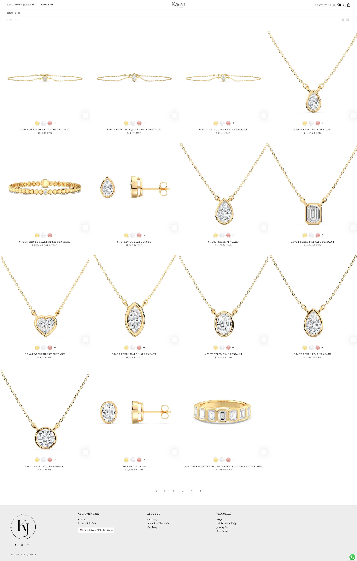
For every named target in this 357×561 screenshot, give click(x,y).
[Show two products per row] (343, 20)
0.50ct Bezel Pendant (223, 242)
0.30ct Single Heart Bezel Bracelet (45, 242)
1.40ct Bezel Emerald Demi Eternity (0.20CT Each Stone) (223, 466)
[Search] (344, 4)
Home (10, 13)
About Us (47, 5)
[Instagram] (22, 544)
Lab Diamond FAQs (227, 523)
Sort (9, 20)
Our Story (152, 519)
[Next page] (200, 491)
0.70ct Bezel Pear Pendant (313, 354)
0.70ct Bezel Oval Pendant (223, 354)
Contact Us (323, 5)
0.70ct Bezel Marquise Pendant (134, 354)
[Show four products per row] (348, 20)
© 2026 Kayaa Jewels (23, 555)
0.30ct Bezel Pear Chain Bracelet (223, 130)
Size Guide (222, 531)
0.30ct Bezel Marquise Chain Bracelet (134, 130)
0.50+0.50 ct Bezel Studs (134, 242)
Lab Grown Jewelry (21, 5)
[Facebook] (16, 544)
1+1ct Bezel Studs (134, 466)
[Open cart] (348, 5)
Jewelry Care (223, 527)
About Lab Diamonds (158, 523)
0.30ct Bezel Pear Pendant (313, 130)
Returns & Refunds (87, 523)
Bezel (17, 13)
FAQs (219, 519)
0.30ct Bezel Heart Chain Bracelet (45, 130)
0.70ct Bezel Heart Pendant (45, 354)
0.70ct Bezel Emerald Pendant (313, 242)
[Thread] (28, 544)
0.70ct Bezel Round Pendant (45, 466)
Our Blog (152, 527)
